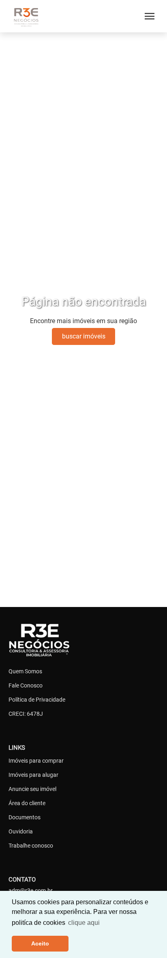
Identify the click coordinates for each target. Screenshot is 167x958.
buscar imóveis (83, 336)
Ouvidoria (21, 831)
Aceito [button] (40, 943)
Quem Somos (25, 671)
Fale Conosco (26, 685)
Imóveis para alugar (33, 775)
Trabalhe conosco (31, 845)
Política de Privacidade (37, 699)
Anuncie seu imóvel (32, 789)
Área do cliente (27, 803)
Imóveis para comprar (36, 760)
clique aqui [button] (84, 922)
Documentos (25, 817)
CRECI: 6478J (26, 714)
